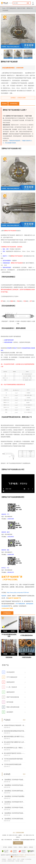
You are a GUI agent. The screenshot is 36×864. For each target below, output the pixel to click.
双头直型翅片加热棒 (10, 142)
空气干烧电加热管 (11, 8)
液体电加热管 (29, 603)
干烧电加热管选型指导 (14, 140)
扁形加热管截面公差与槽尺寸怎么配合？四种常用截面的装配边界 (15, 736)
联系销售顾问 (18, 842)
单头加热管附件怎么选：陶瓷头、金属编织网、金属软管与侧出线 (15, 747)
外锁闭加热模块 (26, 657)
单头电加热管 (5, 606)
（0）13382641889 (18, 832)
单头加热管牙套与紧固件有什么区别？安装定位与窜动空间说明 (15, 742)
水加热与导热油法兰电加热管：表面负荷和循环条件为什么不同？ (15, 725)
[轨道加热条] (9, 647)
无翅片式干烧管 (21, 8)
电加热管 (4, 595)
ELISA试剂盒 (28, 859)
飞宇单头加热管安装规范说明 (12, 764)
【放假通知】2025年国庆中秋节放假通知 (15, 802)
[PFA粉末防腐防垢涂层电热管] (9, 624)
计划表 (18, 859)
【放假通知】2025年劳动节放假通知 (15, 813)
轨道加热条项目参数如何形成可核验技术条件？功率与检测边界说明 (15, 731)
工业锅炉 (23, 859)
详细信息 (5, 631)
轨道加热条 (9, 657)
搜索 (28, 3)
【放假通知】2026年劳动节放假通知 (15, 785)
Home (4, 8)
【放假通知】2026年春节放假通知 (14, 796)
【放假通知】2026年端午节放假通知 (15, 779)
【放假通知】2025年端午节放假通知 (15, 807)
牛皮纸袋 (17, 861)
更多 (24, 720)
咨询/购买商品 (13, 103)
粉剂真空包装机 (10, 861)
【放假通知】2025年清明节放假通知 (15, 818)
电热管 (14, 859)
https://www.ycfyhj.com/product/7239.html (18, 592)
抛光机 (21, 861)
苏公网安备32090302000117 (19, 856)
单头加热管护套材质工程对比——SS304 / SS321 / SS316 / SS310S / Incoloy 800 (15, 753)
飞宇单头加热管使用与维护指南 (13, 759)
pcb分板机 (4, 861)
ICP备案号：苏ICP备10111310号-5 (27, 855)
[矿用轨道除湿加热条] (27, 624)
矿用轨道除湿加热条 (27, 635)
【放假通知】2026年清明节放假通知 (15, 790)
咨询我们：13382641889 (18, 97)
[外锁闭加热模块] (27, 647)
